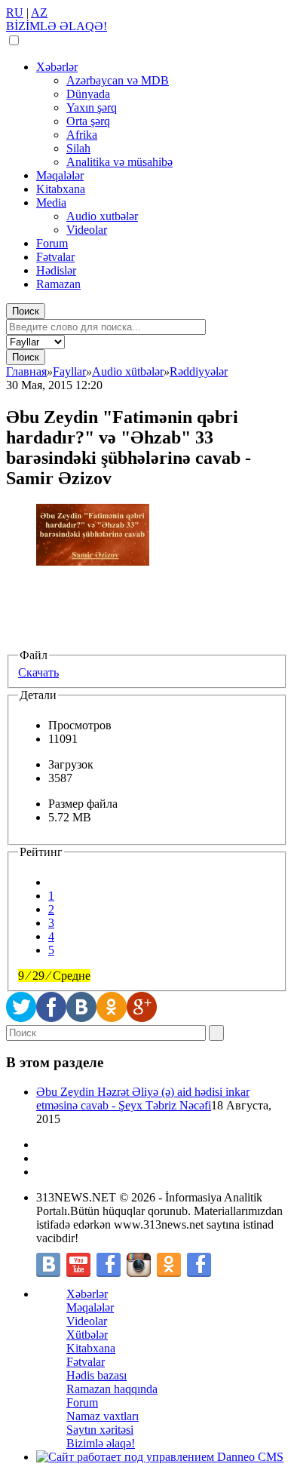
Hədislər (56, 270)
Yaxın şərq (91, 107)
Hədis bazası (96, 1375)
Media (51, 202)
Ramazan (58, 284)
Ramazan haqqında (112, 1388)
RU (14, 12)
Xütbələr (87, 1334)
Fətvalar (55, 256)
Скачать (38, 672)
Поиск (25, 311)
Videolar (86, 229)
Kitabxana (60, 189)
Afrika (81, 134)
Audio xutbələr (102, 216)
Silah (78, 148)
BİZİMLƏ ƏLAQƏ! (56, 26)
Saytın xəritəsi (99, 1429)
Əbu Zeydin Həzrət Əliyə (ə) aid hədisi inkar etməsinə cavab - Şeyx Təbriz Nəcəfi (143, 1098)
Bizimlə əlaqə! (100, 1443)
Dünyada (88, 93)
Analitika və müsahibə (119, 161)
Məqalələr (60, 175)
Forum (52, 243)
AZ (39, 12)
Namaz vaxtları (102, 1416)
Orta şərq (88, 121)
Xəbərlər (57, 66)
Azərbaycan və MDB (117, 80)
